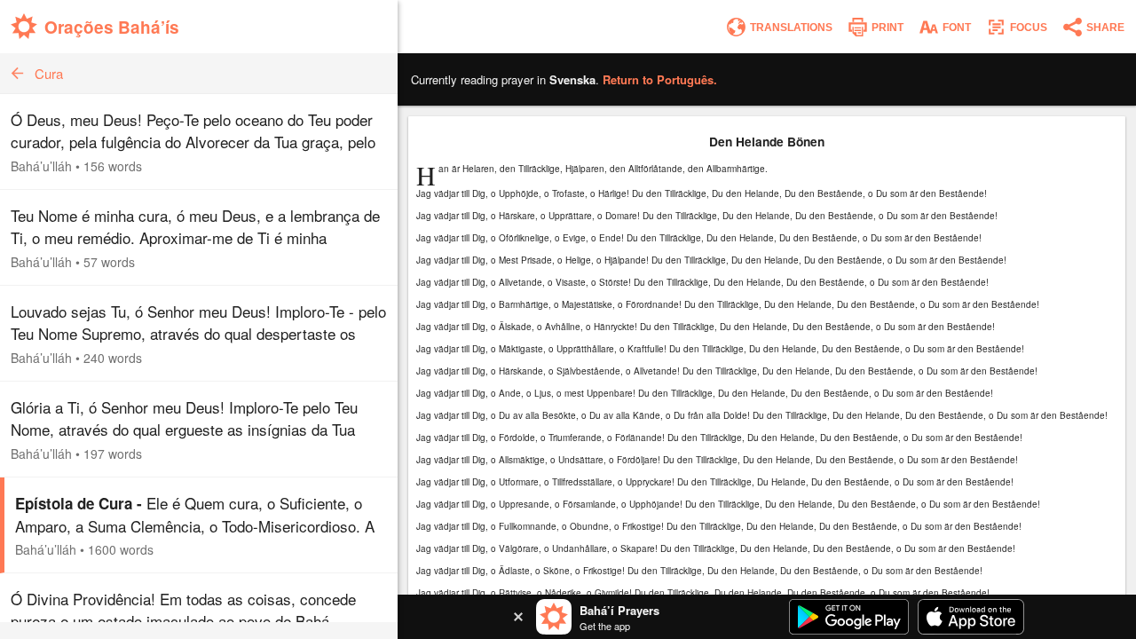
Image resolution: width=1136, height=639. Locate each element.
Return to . (660, 79)
